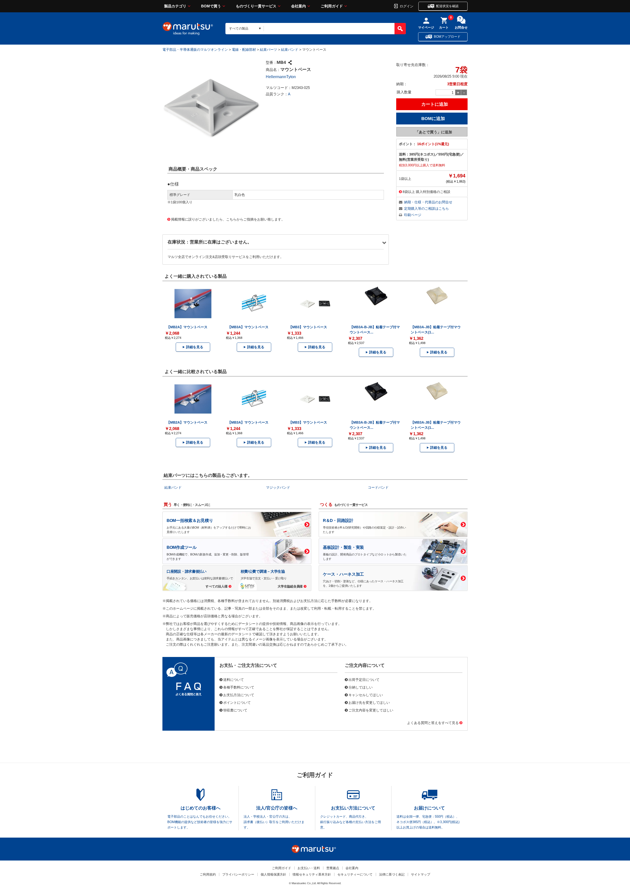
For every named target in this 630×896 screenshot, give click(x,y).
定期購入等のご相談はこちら (426, 208)
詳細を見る (194, 347)
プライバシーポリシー (238, 874)
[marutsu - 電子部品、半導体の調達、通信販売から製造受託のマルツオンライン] (187, 28)
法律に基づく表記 (392, 874)
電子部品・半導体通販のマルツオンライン (195, 50)
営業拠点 (332, 868)
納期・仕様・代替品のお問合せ (428, 202)
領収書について (235, 710)
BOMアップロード (447, 36)
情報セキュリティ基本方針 (312, 874)
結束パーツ (268, 50)
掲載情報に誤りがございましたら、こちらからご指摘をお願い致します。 (228, 219)
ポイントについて (237, 702)
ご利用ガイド (332, 6)
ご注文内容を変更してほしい (370, 710)
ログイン (406, 6)
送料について (233, 679)
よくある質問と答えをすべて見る (433, 722)
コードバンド (378, 487)
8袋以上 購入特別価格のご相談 (426, 191)
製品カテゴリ (175, 6)
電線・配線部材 (244, 50)
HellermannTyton (281, 77)
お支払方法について (238, 694)
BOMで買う (211, 6)
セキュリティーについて (355, 874)
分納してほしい (360, 687)
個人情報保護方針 (273, 874)
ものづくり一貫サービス (256, 6)
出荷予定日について (363, 679)
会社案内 (298, 6)
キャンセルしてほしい (365, 694)
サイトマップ (420, 874)
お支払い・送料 (309, 868)
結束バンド (289, 50)
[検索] (400, 28)
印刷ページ (412, 215)
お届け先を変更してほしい (369, 702)
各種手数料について (238, 687)
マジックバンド (278, 487)
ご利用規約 (208, 874)
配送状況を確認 (447, 6)
